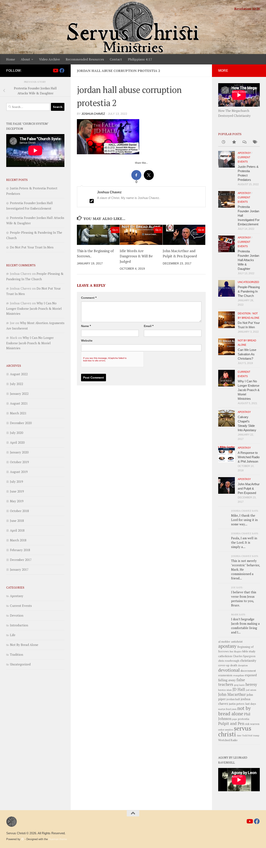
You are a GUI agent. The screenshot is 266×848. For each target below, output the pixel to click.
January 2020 (19, 452)
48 (202, 229)
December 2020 (21, 423)
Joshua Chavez (93, 113)
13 (160, 229)
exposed (251, 675)
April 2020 (17, 442)
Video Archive (49, 59)
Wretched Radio (228, 740)
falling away (227, 680)
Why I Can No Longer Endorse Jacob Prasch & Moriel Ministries (34, 308)
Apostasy (16, 596)
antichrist (237, 641)
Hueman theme (58, 839)
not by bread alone (234, 711)
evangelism (238, 675)
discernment (248, 671)
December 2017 (21, 560)
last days (250, 704)
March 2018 (18, 540)
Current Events (21, 606)
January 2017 (19, 569)
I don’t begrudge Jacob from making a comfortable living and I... (245, 625)
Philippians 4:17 (140, 59)
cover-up (223, 665)
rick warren (252, 724)
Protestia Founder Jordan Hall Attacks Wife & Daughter (248, 259)
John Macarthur (232, 694)
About (25, 59)
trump (256, 735)
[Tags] (254, 142)
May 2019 (16, 501)
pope (234, 719)
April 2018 (17, 530)
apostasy (227, 646)
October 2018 (19, 511)
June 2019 (17, 491)
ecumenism (225, 675)
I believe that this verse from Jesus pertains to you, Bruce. (243, 598)
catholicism (225, 656)
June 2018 (17, 520)
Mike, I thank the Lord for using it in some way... (244, 519)
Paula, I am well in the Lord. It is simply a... (244, 542)
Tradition (16, 654)
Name (86, 326)
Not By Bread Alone (24, 645)
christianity (248, 660)
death (233, 665)
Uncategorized (20, 664)
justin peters (236, 704)
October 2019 (19, 462)
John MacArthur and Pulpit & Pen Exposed (249, 488)
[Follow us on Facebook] (61, 70)
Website (86, 340)
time (239, 735)
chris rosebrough (228, 661)
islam (229, 690)
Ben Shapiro (235, 651)
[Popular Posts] (234, 142)
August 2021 (19, 403)
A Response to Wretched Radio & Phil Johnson (249, 457)
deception (243, 665)
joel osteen (251, 690)
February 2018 (20, 550)
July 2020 (16, 433)
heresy (251, 684)
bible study (248, 651)
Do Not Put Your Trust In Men (31, 247)
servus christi (234, 731)
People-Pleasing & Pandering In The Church (249, 291)
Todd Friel (247, 735)
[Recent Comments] (244, 142)
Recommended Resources (85, 59)
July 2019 (16, 481)
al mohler (224, 641)
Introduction (19, 625)
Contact (116, 59)
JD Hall (239, 689)
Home (10, 59)
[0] (136, 175)
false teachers (231, 682)
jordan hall (233, 699)
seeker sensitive (225, 729)
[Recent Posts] (223, 142)
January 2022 (19, 393)
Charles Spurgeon (244, 656)
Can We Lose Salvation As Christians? (247, 354)
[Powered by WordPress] (22, 839)
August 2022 (19, 374)
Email (148, 326)
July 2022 (16, 384)
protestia (243, 719)
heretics (222, 690)
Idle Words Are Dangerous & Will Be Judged (136, 256)
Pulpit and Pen (231, 723)
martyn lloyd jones (227, 709)
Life (12, 635)
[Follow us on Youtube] (55, 70)
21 (117, 229)
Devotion (16, 615)
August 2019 (19, 472)
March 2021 (18, 413)
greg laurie (239, 685)
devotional (229, 670)
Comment (88, 297)
